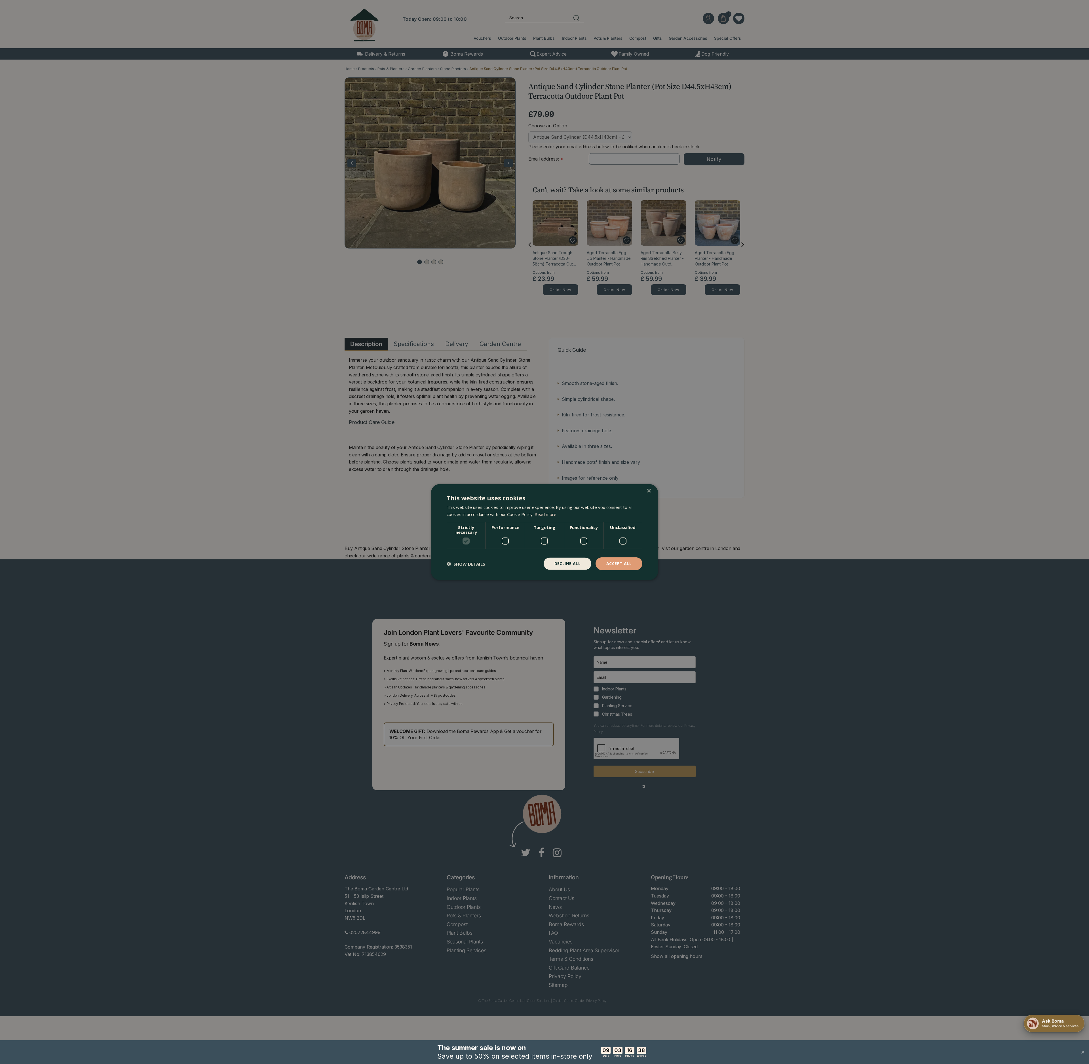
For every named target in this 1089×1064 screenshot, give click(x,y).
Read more (545, 514)
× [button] (649, 490)
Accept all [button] (619, 563)
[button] (466, 564)
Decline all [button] (567, 563)
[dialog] (544, 532)
